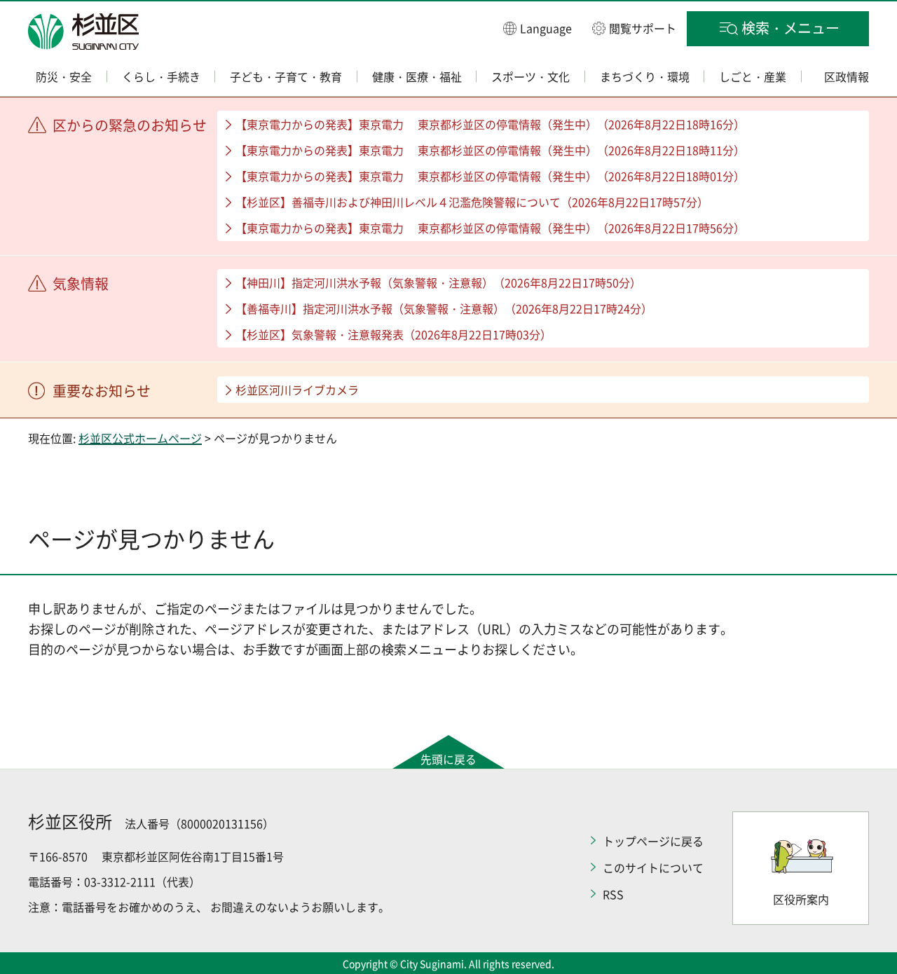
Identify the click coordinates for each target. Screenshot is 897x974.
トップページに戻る (653, 840)
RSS (613, 894)
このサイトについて (653, 867)
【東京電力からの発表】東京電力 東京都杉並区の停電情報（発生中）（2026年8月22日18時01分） (490, 175)
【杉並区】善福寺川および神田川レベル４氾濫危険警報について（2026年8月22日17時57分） (471, 201)
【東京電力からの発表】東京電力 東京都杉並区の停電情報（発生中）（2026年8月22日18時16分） (490, 124)
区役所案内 (801, 899)
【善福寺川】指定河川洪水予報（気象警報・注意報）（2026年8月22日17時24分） (443, 308)
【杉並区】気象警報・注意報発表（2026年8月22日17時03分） (393, 334)
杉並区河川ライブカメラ (297, 389)
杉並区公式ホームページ (140, 438)
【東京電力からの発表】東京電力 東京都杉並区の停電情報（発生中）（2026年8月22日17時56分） (490, 227)
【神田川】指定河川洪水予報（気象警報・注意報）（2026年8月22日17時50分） (438, 282)
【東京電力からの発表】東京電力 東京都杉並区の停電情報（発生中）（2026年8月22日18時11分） (490, 150)
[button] (537, 27)
